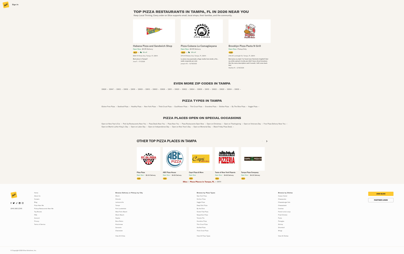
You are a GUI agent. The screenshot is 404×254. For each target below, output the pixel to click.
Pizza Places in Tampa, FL (202, 182)
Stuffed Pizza (201, 227)
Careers (36, 199)
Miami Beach (119, 215)
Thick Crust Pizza (202, 231)
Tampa (117, 205)
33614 (219, 182)
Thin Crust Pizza (202, 224)
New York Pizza (202, 196)
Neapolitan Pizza (202, 215)
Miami (117, 196)
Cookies (281, 208)
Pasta (280, 218)
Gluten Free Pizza (202, 212)
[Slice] (6, 5)
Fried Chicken (282, 215)
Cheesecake (282, 199)
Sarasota (118, 227)
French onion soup (284, 212)
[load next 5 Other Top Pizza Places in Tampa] (266, 141)
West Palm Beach (121, 212)
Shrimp (280, 224)
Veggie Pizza (201, 202)
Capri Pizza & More (196, 172)
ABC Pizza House (169, 172)
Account (37, 218)
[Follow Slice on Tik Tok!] (16, 203)
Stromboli (281, 227)
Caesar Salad (282, 196)
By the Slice (201, 208)
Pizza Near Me (39, 205)
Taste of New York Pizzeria (225, 172)
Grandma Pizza (202, 221)
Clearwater (119, 231)
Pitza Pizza (141, 172)
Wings (280, 231)
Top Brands (38, 212)
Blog (35, 202)
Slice (185, 182)
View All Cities (120, 236)
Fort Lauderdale (120, 208)
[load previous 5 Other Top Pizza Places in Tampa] (262, 141)
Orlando (118, 199)
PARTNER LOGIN (381, 200)
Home (36, 193)
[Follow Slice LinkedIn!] (20, 203)
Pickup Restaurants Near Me (43, 208)
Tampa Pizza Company (249, 172)
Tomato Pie (200, 218)
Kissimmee (119, 224)
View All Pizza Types (203, 236)
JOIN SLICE (380, 194)
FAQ (35, 215)
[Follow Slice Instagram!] (23, 203)
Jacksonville (119, 202)
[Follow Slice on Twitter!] (14, 203)
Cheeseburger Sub (284, 202)
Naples (117, 218)
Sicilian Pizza (201, 199)
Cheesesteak (282, 205)
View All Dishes (283, 236)
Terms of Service (39, 224)
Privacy (36, 221)
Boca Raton (119, 221)
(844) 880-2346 (16, 208)
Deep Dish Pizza (202, 205)
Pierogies (281, 221)
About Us (37, 196)
